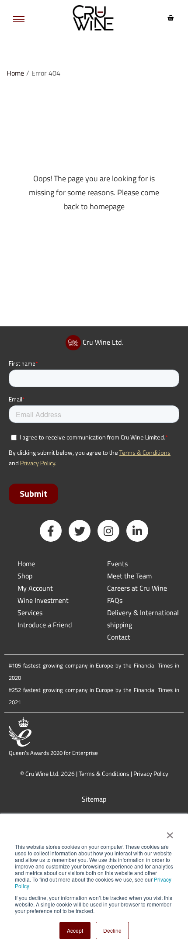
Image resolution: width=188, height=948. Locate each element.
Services (29, 612)
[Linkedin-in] (137, 531)
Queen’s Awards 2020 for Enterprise (53, 752)
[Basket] (171, 18)
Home (15, 73)
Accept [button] (75, 930)
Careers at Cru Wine (137, 588)
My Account (35, 588)
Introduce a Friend (44, 624)
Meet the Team (129, 576)
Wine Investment (43, 600)
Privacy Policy (150, 773)
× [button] (169, 832)
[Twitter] (80, 531)
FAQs (114, 600)
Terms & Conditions (104, 773)
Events (117, 563)
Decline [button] (112, 930)
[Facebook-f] (51, 531)
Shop (24, 576)
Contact (118, 637)
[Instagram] (108, 531)
